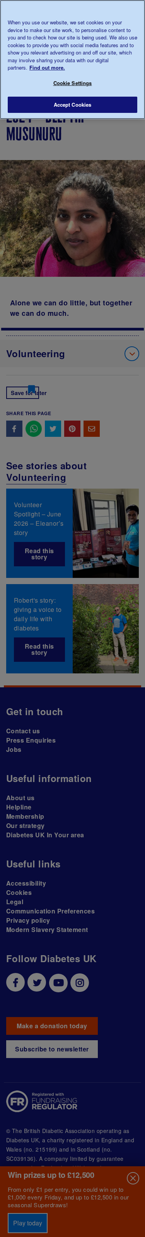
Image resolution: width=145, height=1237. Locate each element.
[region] (72, 59)
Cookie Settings (72, 83)
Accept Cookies (73, 104)
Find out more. (47, 67)
